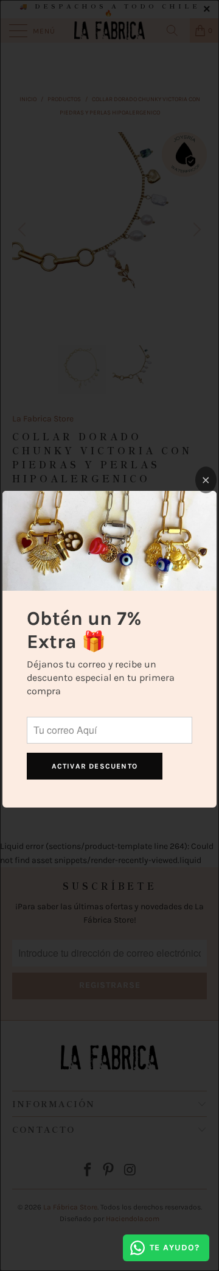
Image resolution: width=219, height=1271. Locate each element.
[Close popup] (206, 480)
